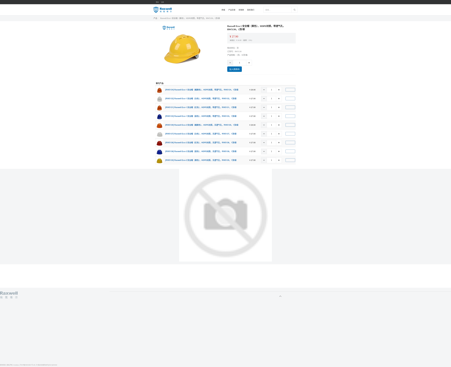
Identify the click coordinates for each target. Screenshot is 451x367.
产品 (155, 18)
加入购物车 (234, 69)
